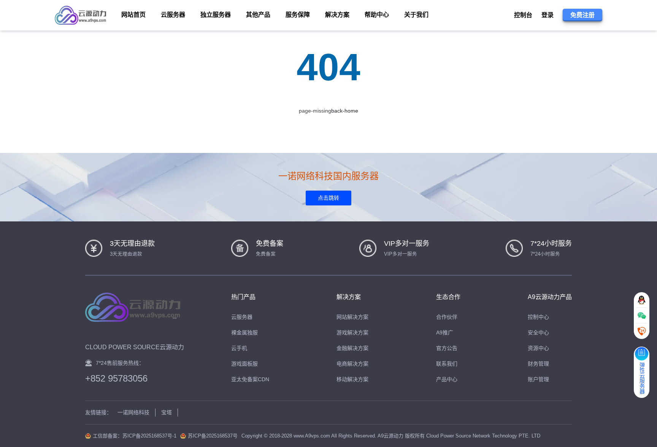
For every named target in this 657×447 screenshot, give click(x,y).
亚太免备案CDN (250, 379)
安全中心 (538, 332)
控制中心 (538, 317)
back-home (344, 111)
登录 (547, 15)
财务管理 (538, 364)
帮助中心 (377, 14)
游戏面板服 (244, 364)
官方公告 (446, 348)
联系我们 (446, 364)
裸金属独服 (244, 332)
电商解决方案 (352, 364)
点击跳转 (328, 198)
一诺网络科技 (133, 412)
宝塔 (166, 412)
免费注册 (582, 15)
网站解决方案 (352, 317)
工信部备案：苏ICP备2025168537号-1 (134, 436)
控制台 (523, 15)
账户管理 (538, 379)
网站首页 (133, 14)
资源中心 (538, 348)
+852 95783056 (116, 378)
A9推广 (444, 332)
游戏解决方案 (352, 332)
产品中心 (446, 379)
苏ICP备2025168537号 (213, 436)
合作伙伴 (446, 317)
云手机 (239, 348)
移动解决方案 (352, 379)
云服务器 (241, 317)
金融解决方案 (352, 348)
